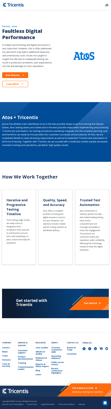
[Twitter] (84, 349)
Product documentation (25, 358)
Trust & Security (6, 365)
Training (22, 363)
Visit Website (12, 75)
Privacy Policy (32, 404)
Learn (38, 374)
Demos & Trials (71, 349)
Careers (6, 348)
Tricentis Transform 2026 (56, 350)
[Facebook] (90, 349)
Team (5, 356)
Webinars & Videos (41, 359)
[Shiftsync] (101, 349)
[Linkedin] (95, 349)
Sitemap (82, 404)
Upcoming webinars (56, 357)
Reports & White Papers (42, 365)
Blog (38, 370)
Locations (71, 354)
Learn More (12, 84)
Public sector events (57, 363)
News (5, 352)
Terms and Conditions (66, 404)
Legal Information (47, 404)
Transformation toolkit (26, 368)
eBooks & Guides (40, 353)
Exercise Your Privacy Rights (12, 404)
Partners (6, 360)
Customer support (22, 351)
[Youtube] (107, 349)
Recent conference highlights (57, 370)
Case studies (42, 348)
